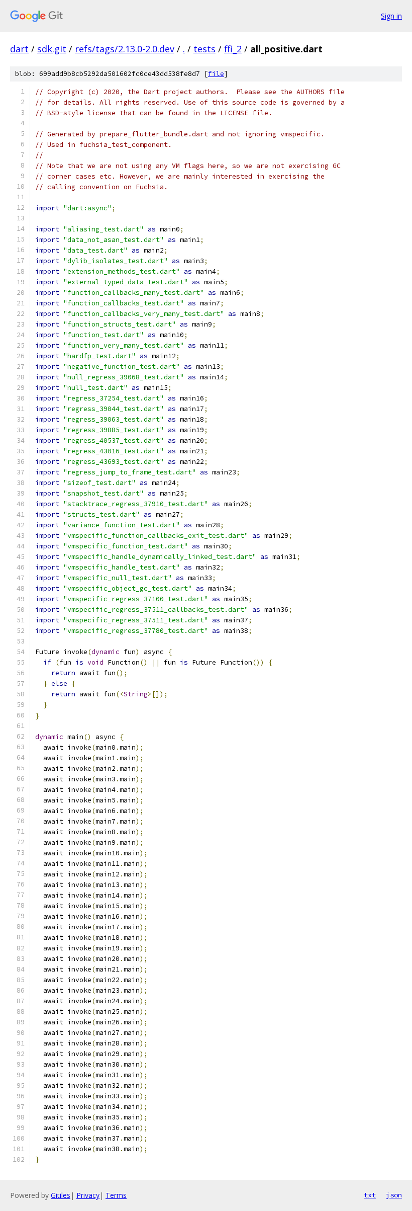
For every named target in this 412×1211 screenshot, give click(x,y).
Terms (116, 1195)
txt (370, 1194)
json (394, 1194)
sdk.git (51, 49)
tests (204, 49)
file (216, 73)
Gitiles (60, 1195)
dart (19, 49)
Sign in (391, 16)
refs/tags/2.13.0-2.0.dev (124, 49)
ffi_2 (233, 49)
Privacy (87, 1195)
